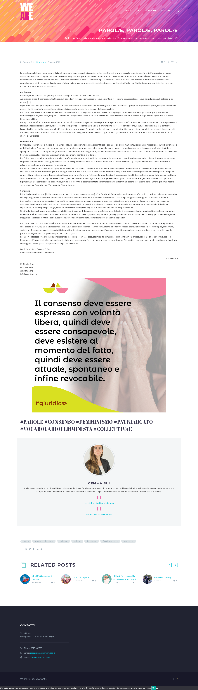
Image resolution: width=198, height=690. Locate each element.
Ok (153, 688)
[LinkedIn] (38, 549)
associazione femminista (44, 541)
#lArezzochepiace (81, 577)
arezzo (26, 541)
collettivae (63, 541)
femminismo (91, 541)
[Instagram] (177, 679)
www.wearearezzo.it (41, 657)
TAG (138, 11)
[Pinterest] (30, 549)
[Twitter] (26, 549)
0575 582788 (36, 648)
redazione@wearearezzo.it (42, 652)
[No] (157, 688)
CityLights (41, 62)
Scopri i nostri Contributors (99, 514)
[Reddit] (41, 549)
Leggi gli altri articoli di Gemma (99, 503)
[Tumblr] (34, 549)
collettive (77, 541)
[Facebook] (22, 549)
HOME (128, 11)
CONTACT (166, 11)
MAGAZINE (151, 11)
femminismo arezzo (110, 541)
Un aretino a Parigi (162, 577)
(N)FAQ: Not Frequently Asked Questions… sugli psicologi (124, 579)
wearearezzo (128, 541)
